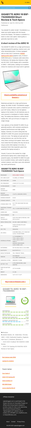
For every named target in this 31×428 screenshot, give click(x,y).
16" (13, 335)
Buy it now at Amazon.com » (15, 282)
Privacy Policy (21, 421)
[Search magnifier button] (29, 7)
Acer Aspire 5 (6, 373)
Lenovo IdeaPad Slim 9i (8, 388)
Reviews (5, 332)
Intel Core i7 (4, 339)
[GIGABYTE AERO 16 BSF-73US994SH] (10, 301)
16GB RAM (18, 335)
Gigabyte (25, 337)
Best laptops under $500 (9, 357)
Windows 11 (19, 339)
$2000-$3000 (7, 335)
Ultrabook (12, 339)
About (7, 421)
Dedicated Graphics (16, 337)
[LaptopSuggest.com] (2, 2)
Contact (13, 421)
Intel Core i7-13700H (18, 175)
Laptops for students (8, 361)
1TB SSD (24, 335)
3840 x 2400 (5, 337)
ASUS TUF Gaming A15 (8, 377)
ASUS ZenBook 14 (7, 380)
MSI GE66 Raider (7, 384)
